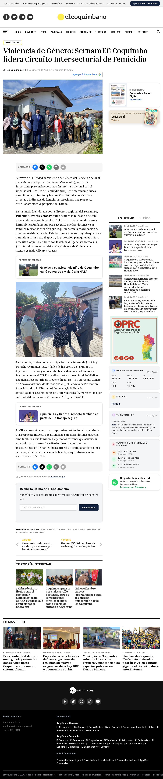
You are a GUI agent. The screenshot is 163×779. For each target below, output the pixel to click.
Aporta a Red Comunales (145, 3)
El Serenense (77, 740)
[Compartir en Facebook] (35, 167)
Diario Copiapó (112, 727)
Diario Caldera (96, 727)
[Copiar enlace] (63, 167)
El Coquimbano (94, 740)
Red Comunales (11, 3)
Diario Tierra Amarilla (133, 727)
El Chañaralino (79, 727)
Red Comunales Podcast (90, 3)
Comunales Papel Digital (34, 3)
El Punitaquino (116, 743)
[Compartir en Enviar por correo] (56, 167)
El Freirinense (92, 730)
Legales (144, 32)
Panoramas (56, 32)
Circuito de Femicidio (59, 530)
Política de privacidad (91, 775)
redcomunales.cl (11, 722)
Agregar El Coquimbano (85, 74)
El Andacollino (142, 740)
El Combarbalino (134, 743)
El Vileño (105, 747)
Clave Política (56, 3)
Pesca (43, 32)
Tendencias (100, 32)
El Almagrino (63, 727)
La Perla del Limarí (97, 743)
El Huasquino (77, 730)
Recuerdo (115, 32)
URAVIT (34, 532)
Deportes (70, 32)
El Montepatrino (77, 743)
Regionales (85, 32)
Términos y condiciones (115, 775)
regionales (94, 530)
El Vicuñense (110, 740)
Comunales (30, 32)
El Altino (151, 727)
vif (42, 532)
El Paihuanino (126, 740)
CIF (43, 530)
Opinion (128, 32)
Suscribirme (88, 507)
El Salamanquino (90, 747)
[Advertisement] (134, 146)
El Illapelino (73, 747)
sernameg (22, 532)
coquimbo (79, 530)
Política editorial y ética (68, 775)
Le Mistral (70, 3)
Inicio (18, 32)
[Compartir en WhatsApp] (49, 167)
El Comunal (62, 740)
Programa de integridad (139, 775)
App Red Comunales (115, 3)
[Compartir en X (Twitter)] (42, 167)
